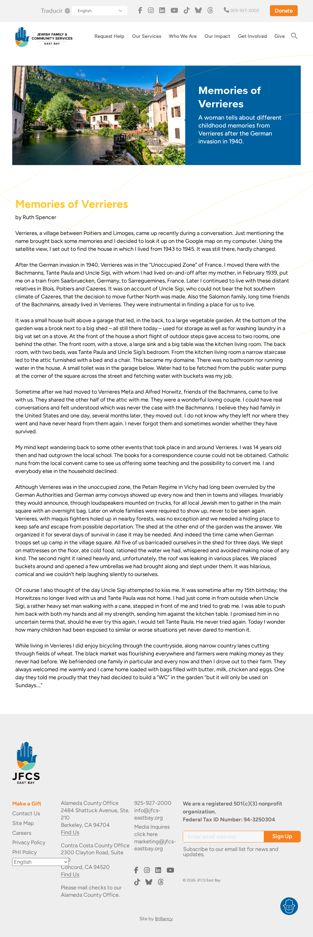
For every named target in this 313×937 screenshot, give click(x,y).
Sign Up (282, 836)
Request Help (109, 36)
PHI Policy (24, 852)
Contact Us (26, 813)
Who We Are (183, 36)
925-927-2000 (244, 10)
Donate (284, 10)
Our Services (146, 36)
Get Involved (252, 36)
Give (279, 36)
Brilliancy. (164, 918)
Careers (21, 833)
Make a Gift (26, 803)
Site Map (23, 823)
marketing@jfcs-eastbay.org (155, 845)
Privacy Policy (28, 842)
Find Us (70, 832)
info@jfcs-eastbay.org (148, 814)
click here (146, 834)
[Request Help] (289, 906)
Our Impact (217, 36)
